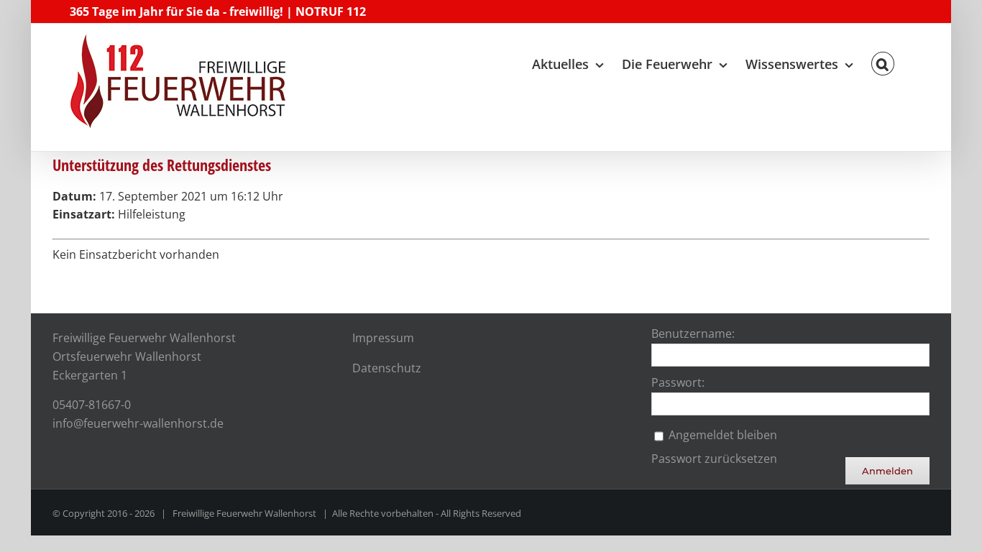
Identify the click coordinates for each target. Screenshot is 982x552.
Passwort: (678, 382)
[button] (882, 60)
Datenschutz (386, 368)
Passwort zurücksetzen (714, 458)
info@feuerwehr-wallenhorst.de (138, 423)
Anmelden (887, 471)
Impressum (383, 338)
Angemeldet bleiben (723, 435)
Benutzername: (693, 333)
